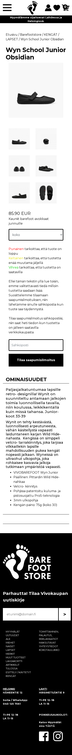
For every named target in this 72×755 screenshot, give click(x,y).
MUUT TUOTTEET (16, 657)
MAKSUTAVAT (47, 642)
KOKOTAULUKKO (49, 650)
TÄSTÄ (50, 726)
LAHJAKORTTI (14, 661)
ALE (8, 639)
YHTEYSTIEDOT (48, 646)
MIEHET (10, 642)
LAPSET (10, 650)
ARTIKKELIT (12, 664)
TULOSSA (11, 668)
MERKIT (10, 653)
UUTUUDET (12, 635)
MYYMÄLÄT (13, 631)
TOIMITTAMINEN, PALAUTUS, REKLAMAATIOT (49, 635)
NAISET (10, 646)
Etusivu (11, 34)
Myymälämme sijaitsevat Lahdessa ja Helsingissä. (36, 19)
